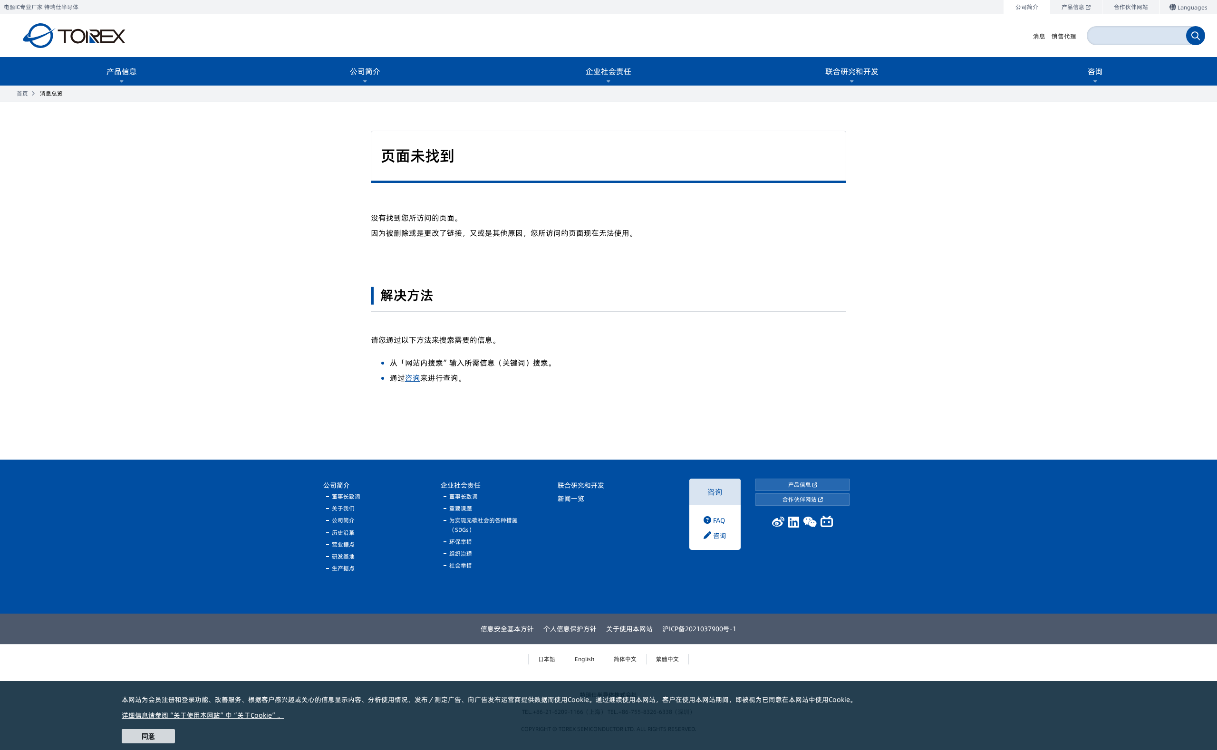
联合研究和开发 (581, 485)
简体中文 (625, 659)
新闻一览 (571, 498)
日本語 (546, 659)
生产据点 (343, 568)
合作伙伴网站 (800, 499)
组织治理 (460, 553)
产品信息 (800, 485)
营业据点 (343, 544)
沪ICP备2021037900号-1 (699, 629)
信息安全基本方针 (507, 629)
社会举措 (460, 565)
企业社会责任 (461, 485)
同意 (148, 736)
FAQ (718, 520)
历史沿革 (343, 533)
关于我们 (343, 508)
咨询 (412, 378)
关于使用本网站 (629, 629)
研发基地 (343, 556)
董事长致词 (346, 496)
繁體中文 (667, 659)
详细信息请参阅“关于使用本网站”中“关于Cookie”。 (203, 715)
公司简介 (336, 485)
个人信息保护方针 (570, 629)
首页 (22, 93)
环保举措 (460, 542)
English (584, 659)
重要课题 (460, 508)
